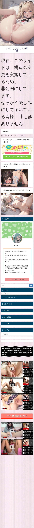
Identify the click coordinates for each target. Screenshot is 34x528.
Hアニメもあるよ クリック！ (17, 279)
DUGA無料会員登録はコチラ (17, 416)
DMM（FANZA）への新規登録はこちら (17, 156)
